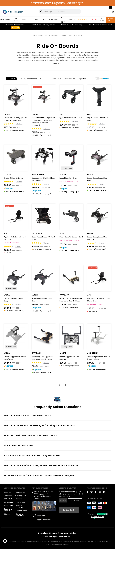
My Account (8, 502)
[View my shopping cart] (111, 12)
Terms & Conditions (20, 515)
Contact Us (20, 492)
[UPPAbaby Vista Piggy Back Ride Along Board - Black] (71, 277)
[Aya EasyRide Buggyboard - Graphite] (15, 215)
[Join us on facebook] (87, 492)
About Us (7, 492)
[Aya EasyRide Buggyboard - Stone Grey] (99, 277)
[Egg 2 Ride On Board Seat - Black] (99, 96)
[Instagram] (96, 492)
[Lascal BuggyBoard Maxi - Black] (99, 156)
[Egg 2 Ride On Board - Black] (71, 96)
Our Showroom (10, 495)
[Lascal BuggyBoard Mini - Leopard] (71, 335)
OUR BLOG (8, 499)
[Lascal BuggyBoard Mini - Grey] (15, 277)
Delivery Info (21, 495)
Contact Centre (69, 510)
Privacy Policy (21, 511)
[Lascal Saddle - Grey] (71, 156)
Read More (57, 63)
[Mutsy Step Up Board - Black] (71, 215)
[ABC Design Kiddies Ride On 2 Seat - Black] (99, 335)
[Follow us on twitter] (91, 492)
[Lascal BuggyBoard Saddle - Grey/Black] (15, 335)
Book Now (15, 28)
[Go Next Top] (65, 384)
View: (54, 78)
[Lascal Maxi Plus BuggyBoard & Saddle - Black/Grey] (15, 96)
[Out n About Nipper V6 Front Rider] (43, 215)
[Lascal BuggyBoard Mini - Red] (43, 277)
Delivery (36, 25)
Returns (49, 25)
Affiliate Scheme (19, 506)
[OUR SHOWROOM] (44, 506)
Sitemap (7, 514)
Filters (12, 78)
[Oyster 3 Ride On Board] (15, 156)
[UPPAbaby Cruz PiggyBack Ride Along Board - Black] (43, 335)
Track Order (8, 506)
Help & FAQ (20, 502)
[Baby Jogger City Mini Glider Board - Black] (43, 156)
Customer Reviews (8, 510)
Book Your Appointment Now (44, 518)
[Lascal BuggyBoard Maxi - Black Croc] (99, 215)
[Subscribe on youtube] (100, 492)
